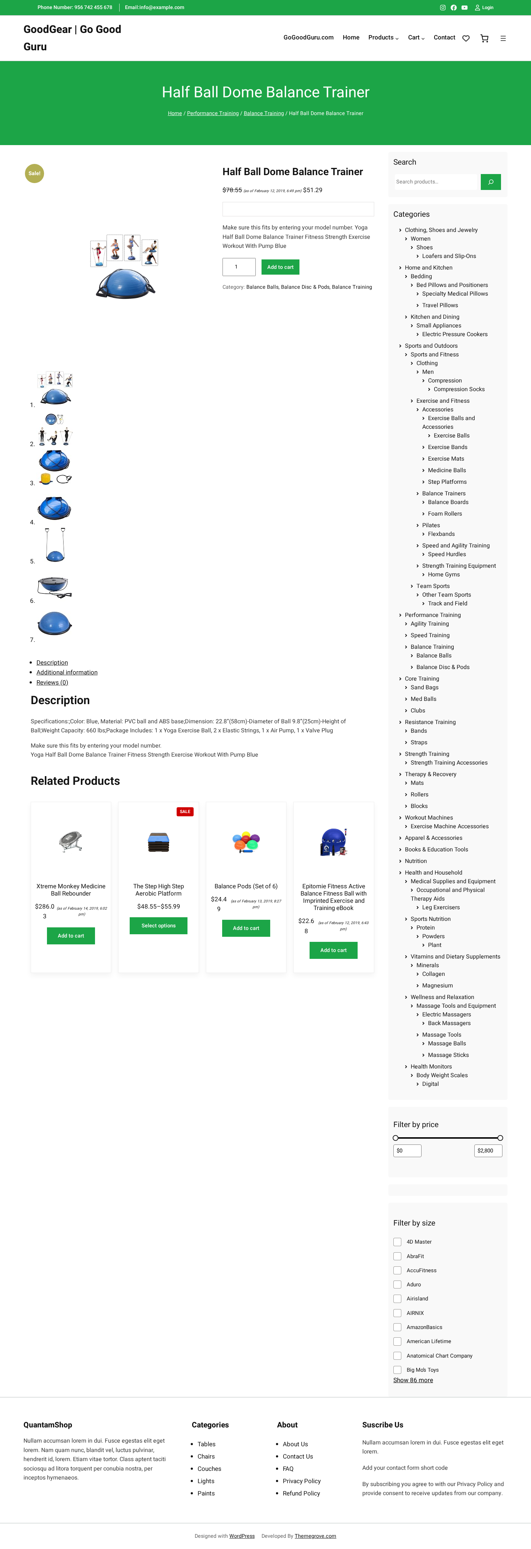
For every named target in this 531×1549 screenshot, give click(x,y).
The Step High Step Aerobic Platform (158, 890)
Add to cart (280, 267)
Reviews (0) (52, 682)
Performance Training (213, 113)
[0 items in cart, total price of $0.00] (484, 38)
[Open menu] (503, 38)
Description (52, 662)
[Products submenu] (397, 38)
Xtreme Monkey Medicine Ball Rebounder (70, 890)
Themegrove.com (315, 1536)
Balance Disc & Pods (305, 287)
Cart (414, 38)
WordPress (242, 1536)
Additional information (67, 672)
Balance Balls (262, 287)
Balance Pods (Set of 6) (246, 886)
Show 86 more (413, 1380)
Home (175, 113)
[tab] (205, 663)
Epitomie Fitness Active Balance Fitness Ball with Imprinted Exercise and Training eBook (334, 897)
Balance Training (264, 113)
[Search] (491, 182)
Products (381, 38)
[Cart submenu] (423, 38)
